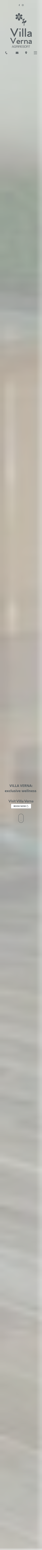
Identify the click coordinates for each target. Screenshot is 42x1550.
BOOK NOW (20, 806)
